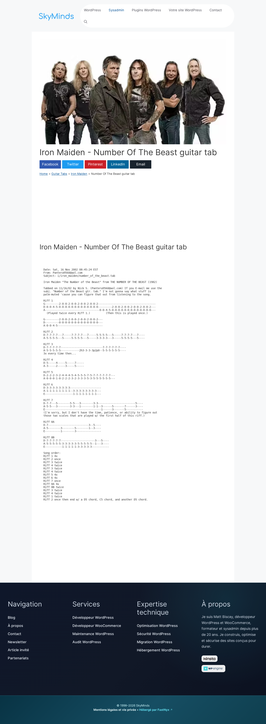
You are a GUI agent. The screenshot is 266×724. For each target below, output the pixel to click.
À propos (15, 626)
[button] (85, 22)
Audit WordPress (86, 642)
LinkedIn (118, 164)
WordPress (92, 10)
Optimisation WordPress (157, 626)
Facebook (50, 164)
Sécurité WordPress (154, 634)
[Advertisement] (133, 209)
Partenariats (18, 658)
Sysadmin (116, 10)
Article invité (18, 650)
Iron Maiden (79, 174)
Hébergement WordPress (158, 650)
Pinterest (95, 164)
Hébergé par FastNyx (154, 710)
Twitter (73, 164)
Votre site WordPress (185, 10)
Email (140, 164)
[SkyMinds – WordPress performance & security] (57, 15)
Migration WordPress (154, 642)
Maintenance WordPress (93, 634)
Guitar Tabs (59, 174)
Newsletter (17, 642)
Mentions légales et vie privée (114, 710)
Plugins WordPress (146, 10)
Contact (216, 10)
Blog (11, 617)
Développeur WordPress (93, 617)
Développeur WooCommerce (96, 626)
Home (44, 174)
